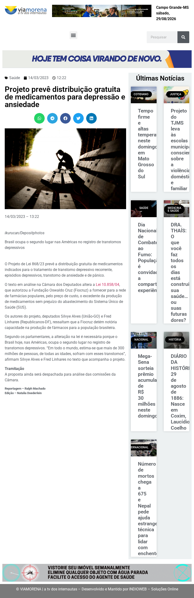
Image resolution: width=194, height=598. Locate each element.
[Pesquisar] (183, 37)
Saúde (14, 78)
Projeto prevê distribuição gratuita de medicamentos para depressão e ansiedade (65, 97)
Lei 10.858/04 (107, 284)
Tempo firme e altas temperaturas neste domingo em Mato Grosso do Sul (153, 143)
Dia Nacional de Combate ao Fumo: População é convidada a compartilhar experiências (152, 257)
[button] (73, 35)
